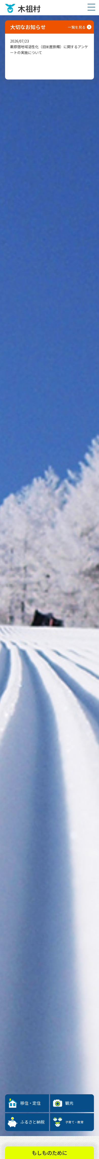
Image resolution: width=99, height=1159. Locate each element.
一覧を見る (77, 27)
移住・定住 (30, 1103)
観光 (69, 1103)
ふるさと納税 (32, 1122)
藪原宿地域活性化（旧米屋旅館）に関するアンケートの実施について (49, 46)
